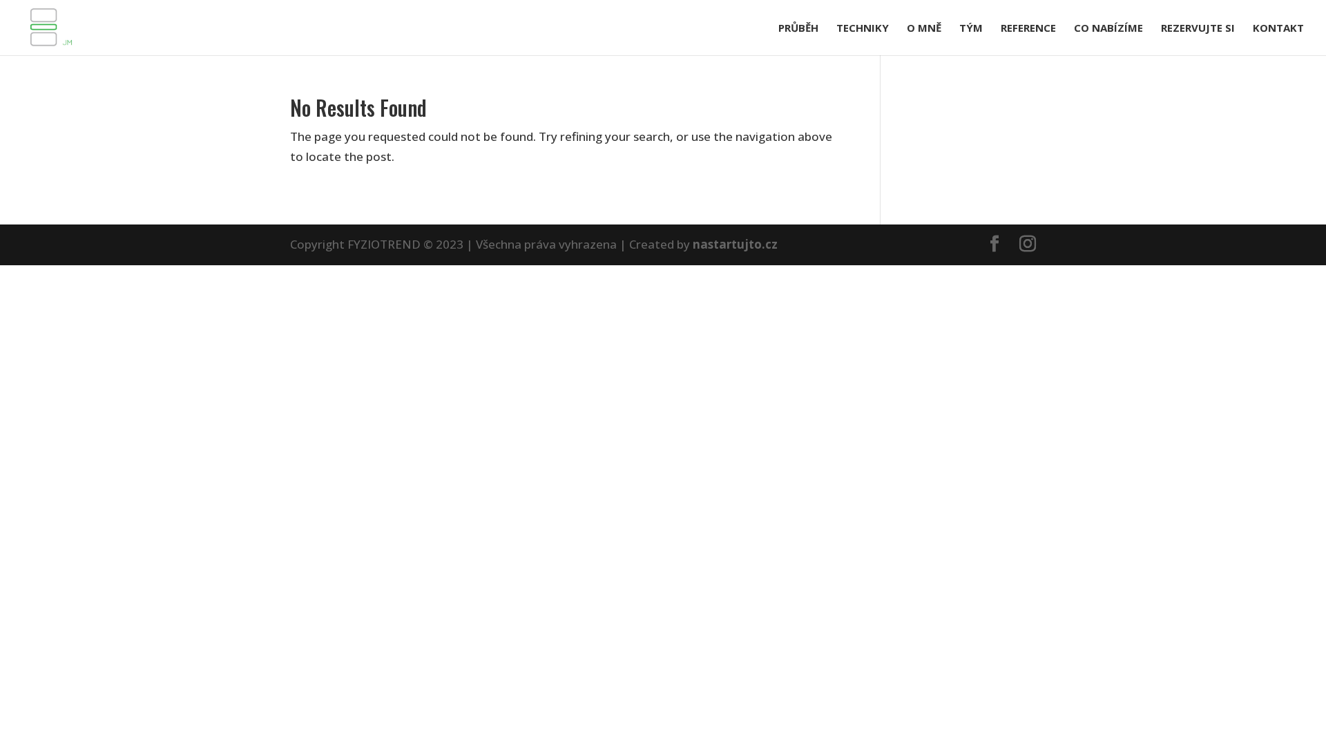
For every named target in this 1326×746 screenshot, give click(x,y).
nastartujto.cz (735, 244)
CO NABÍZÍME (1108, 29)
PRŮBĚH (798, 29)
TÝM (971, 29)
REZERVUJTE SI (1198, 29)
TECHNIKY (862, 29)
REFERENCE (1028, 29)
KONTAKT (1278, 29)
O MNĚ (924, 29)
